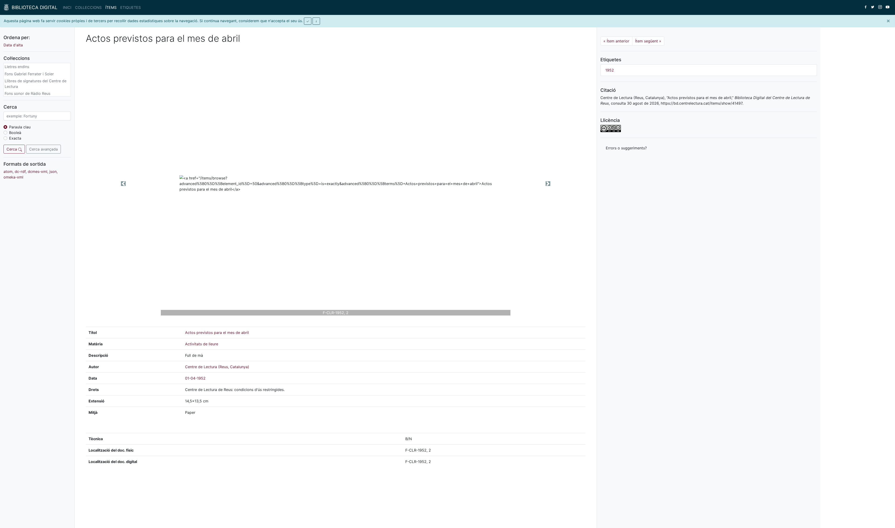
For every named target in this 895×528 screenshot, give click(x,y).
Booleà (15, 132)
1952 (609, 70)
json (53, 171)
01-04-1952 (195, 378)
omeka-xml (13, 177)
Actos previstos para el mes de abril (217, 332)
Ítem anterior (616, 41)
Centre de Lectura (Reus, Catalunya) (217, 366)
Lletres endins (17, 66)
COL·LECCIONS (88, 7)
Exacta (15, 138)
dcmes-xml (37, 171)
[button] (123, 183)
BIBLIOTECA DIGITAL (33, 7)
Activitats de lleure (201, 344)
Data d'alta (13, 45)
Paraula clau (20, 127)
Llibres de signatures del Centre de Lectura (35, 84)
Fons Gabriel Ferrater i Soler (29, 74)
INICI (67, 7)
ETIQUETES (130, 7)
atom (8, 171)
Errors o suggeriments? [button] (626, 148)
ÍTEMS (111, 7)
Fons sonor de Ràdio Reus (27, 93)
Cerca (12, 149)
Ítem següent (648, 41)
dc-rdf (20, 171)
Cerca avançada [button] (43, 149)
